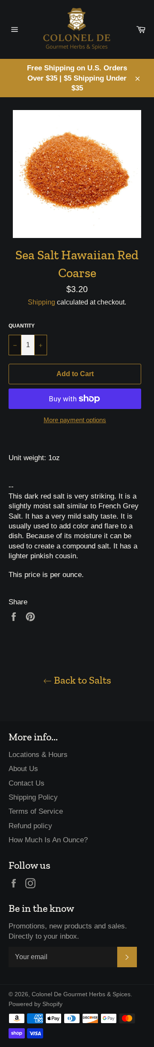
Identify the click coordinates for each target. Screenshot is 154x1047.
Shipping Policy (33, 797)
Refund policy (30, 826)
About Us (23, 769)
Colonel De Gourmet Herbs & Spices (81, 994)
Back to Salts (81, 680)
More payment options (75, 419)
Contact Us (26, 783)
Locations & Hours (38, 755)
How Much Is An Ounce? (48, 840)
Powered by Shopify (35, 1004)
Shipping (41, 302)
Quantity (22, 326)
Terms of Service (36, 811)
